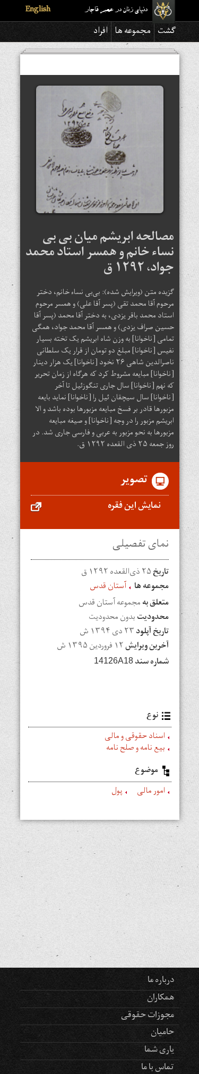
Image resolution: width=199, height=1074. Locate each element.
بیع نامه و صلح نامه (135, 749)
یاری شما (159, 1051)
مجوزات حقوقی (147, 1016)
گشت (167, 31)
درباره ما (161, 981)
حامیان (162, 1033)
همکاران (160, 998)
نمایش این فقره (134, 506)
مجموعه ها (133, 31)
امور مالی (151, 792)
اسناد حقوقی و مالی (135, 737)
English (37, 10)
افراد (100, 31)
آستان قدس (108, 587)
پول (117, 792)
